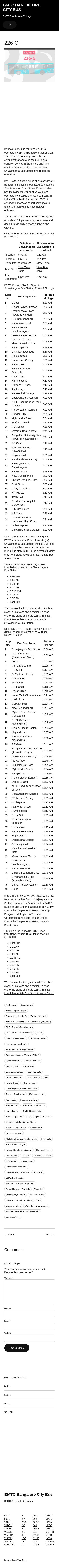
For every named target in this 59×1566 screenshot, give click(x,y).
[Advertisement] (29, 115)
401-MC (8, 1528)
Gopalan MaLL (33, 1077)
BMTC (22, 152)
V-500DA (8, 1535)
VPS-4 (49, 1522)
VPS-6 (49, 1519)
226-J (48, 1234)
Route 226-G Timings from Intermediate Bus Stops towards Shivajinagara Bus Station (27, 619)
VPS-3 (49, 1525)
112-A (36, 1544)
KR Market (40, 1105)
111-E (36, 1538)
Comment (9, 1278)
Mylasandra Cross (43, 1116)
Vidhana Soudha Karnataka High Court (23, 1200)
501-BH (8, 1412)
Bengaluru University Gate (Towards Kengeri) (26, 1016)
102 (35, 1519)
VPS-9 (49, 1515)
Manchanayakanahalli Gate (18, 1116)
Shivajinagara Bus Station (17, 1172)
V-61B (49, 1535)
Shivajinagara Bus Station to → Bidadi (45, 247)
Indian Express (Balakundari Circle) (21, 1088)
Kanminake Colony (28, 1100)
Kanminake (11, 1100)
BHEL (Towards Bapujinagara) (19, 1027)
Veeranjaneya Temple (15, 1195)
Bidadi (39, 1033)
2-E (23, 1532)
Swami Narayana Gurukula (18, 1189)
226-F (11, 1234)
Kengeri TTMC (12, 1105)
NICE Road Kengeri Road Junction (21, 1139)
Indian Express (28, 1083)
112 (35, 1541)
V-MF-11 (50, 1532)
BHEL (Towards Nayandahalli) (19, 1033)
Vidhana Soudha (37, 1195)
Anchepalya (11, 1005)
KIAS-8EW (9, 1544)
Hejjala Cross (12, 1083)
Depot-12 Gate (34, 1072)
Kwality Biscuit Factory (33, 1111)
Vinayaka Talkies (13, 1206)
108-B (36, 1528)
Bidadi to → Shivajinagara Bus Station (27, 247)
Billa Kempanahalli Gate (16, 1044)
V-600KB (50, 1544)
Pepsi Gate (46, 1139)
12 (23, 1544)
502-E (7, 1394)
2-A (23, 1519)
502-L (7, 1386)
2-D (23, 1528)
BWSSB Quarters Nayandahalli (19, 1049)
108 (35, 1525)
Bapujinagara (27, 1005)
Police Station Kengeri (15, 1144)
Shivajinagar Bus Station (17, 1167)
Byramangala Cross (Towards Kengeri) (23, 1061)
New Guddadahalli (14, 1133)
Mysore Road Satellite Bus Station (21, 1122)
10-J (24, 1538)
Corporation (28, 1066)
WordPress (22, 1560)
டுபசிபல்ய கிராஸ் (12, 1217)
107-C (36, 1522)
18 (23, 1541)
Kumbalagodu (12, 1111)
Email (7, 1321)
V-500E (8, 1532)
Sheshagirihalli (26, 1161)
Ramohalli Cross (43, 1150)
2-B (23, 1525)
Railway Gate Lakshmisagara (19, 1150)
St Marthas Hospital (14, 1178)
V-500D (8, 1538)
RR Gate (25, 1155)
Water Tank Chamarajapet (36, 1206)
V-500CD (9, 1541)
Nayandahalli (36, 1127)
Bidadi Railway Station (16, 1038)
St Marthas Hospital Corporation (20, 1183)
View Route (24, 262)
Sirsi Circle (37, 1172)
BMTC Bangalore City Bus (21, 7)
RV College (11, 1161)
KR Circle (27, 1105)
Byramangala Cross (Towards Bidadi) (22, 1055)
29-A (24, 1522)
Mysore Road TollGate (16, 1127)
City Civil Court (12, 1066)
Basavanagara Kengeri (16, 1010)
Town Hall (38, 1189)
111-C (36, 1535)
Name (7, 1308)
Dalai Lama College (14, 1072)
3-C (23, 1535)
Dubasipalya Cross (14, 1077)
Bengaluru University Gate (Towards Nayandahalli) (28, 1021)
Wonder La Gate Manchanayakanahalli (23, 1211)
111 (35, 1532)
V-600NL (50, 1541)
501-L (7, 1403)
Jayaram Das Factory (15, 1094)
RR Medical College (42, 1155)
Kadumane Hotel (36, 1094)
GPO (47, 1077)
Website (7, 1333)
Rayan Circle (11, 1155)
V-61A (49, 1538)
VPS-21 (50, 1528)
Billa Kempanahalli (38, 1038)
